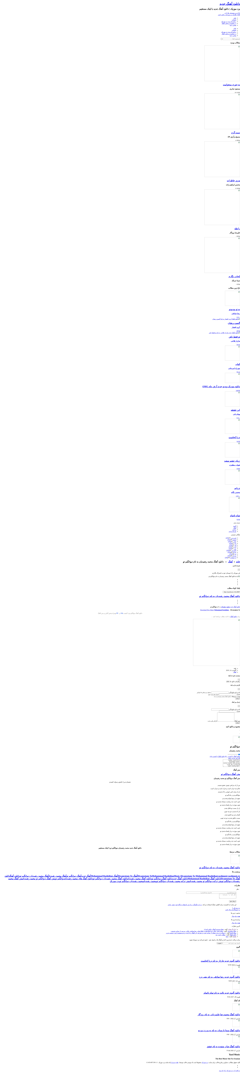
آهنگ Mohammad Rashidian (104, 876)
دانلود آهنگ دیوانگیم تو (162, 878)
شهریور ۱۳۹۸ (231, 550)
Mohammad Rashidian (163, 876)
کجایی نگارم (234, 276)
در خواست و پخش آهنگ (229, 23)
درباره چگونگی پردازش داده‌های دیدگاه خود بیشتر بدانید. (185, 904)
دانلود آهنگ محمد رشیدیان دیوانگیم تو (110, 878)
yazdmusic (223, 876)
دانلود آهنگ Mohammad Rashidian (204, 878)
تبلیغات (234, 20)
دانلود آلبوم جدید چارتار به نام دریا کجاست (220, 961)
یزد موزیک (114, 881)
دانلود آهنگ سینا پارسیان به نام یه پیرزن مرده (219, 1030)
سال (233, 916)
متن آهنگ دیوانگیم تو (230, 774)
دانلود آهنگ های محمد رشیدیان (79, 878)
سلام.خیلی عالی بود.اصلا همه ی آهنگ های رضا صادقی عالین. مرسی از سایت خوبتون (197, 931)
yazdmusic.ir (234, 876)
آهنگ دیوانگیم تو (73, 876)
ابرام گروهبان (232, 929)
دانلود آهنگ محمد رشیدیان (140, 878)
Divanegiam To (145, 876)
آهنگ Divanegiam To (128, 876)
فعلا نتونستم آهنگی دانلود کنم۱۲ (214, 929)
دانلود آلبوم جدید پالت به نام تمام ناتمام (222, 993)
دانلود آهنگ (233, 616)
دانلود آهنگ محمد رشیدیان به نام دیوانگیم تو (219, 596)
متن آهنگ (237, 721)
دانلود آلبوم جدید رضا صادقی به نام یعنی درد (219, 977)
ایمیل (238, 694)
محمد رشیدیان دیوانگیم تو (131, 881)
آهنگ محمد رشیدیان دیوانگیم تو (34, 876)
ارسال (237, 698)
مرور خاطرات (233, 180)
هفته (238, 916)
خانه (235, 18)
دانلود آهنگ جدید (230, 3)
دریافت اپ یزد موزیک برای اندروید (229, 1070)
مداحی (234, 529)
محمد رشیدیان (150, 881)
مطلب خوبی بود (220, 935)
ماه (236, 916)
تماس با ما (233, 25)
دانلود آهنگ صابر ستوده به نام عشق (223, 1046)
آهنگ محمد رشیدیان (57, 876)
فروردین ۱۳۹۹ (231, 538)
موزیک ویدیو (232, 531)
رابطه (237, 228)
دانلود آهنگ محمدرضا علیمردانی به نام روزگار (219, 1014)
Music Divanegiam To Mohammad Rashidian (196, 876)
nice (227, 936)
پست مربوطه (236, 696)
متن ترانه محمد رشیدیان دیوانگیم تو (173, 881)
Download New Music (207, 610)
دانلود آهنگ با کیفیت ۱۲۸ (217, 756)
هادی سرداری (174, 1062)
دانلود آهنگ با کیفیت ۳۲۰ (232, 756)
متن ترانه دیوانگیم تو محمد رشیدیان (206, 881)
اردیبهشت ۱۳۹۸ (230, 557)
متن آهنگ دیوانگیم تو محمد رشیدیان (39, 878)
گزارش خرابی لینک (234, 758)
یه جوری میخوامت (231, 84)
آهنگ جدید (86, 876)
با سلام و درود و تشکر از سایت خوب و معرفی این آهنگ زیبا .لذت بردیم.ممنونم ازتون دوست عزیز (196, 933)
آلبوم (234, 526)
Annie (234, 936)
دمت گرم (235, 132)
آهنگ (234, 528)
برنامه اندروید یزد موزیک (228, 21)
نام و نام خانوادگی (234, 692)
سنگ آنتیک (233, 933)
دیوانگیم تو (60, 878)
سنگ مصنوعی (231, 931)
